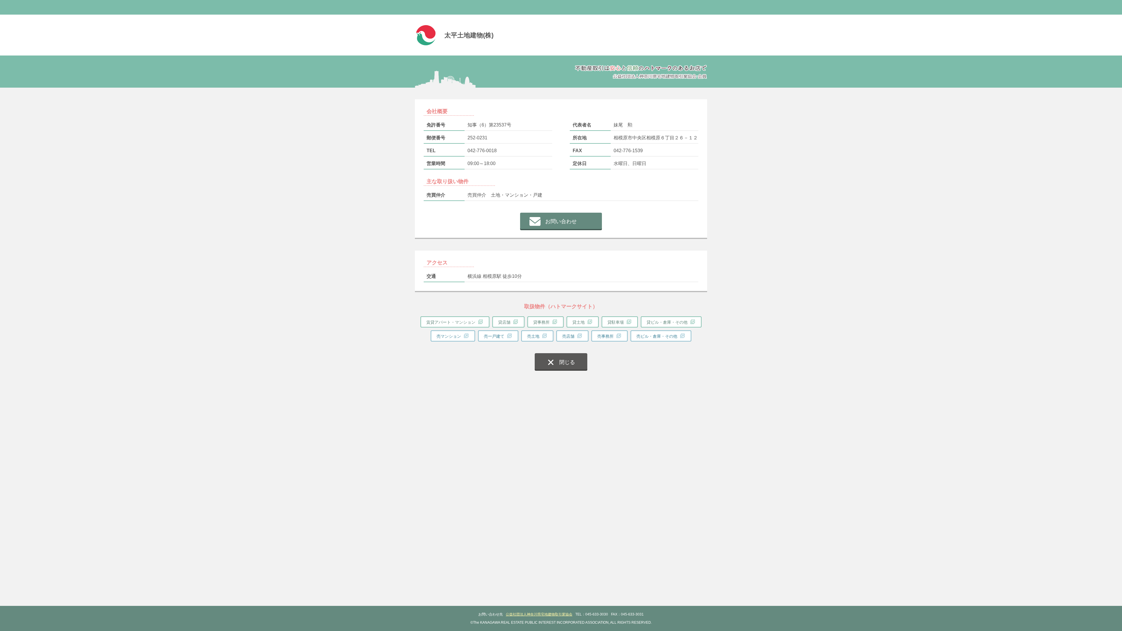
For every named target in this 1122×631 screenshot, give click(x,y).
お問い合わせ (561, 221)
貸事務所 (541, 322)
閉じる (567, 362)
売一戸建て (494, 336)
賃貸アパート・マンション (450, 322)
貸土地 (578, 322)
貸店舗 (504, 322)
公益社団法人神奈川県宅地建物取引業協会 (539, 614)
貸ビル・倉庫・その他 (667, 322)
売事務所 (605, 336)
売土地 (533, 336)
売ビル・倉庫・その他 (656, 336)
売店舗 (568, 336)
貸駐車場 (615, 322)
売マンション (449, 336)
